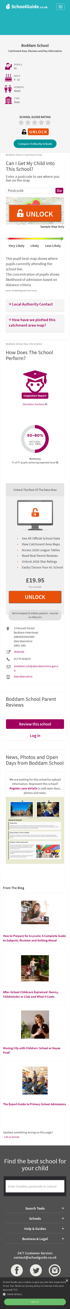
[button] (35, 304)
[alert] (35, 1293)
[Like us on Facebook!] (16, 1270)
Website (19, 651)
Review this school (35, 724)
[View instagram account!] (54, 1270)
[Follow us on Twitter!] (35, 1270)
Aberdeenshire (23, 676)
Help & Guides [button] (35, 1228)
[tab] (35, 305)
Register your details (23, 788)
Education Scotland (34, 404)
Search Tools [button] (35, 1208)
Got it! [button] (35, 1302)
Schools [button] (35, 1218)
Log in (35, 735)
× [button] (66, 1280)
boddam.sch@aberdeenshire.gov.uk (36, 668)
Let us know (11, 1137)
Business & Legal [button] (35, 1238)
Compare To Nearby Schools (35, 144)
